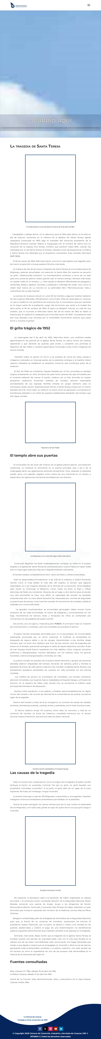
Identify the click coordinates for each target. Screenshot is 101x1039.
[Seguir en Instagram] (50, 1029)
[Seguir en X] (45, 1029)
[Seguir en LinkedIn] (61, 1029)
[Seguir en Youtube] (56, 1029)
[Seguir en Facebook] (40, 1029)
